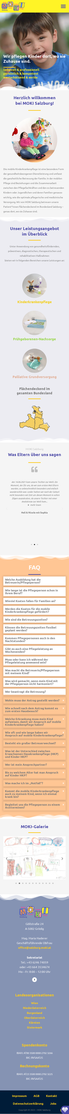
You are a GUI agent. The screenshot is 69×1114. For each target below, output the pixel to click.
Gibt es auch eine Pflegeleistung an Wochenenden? (29, 650)
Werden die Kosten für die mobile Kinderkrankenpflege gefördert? (27, 610)
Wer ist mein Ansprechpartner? (26, 764)
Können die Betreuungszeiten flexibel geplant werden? (30, 629)
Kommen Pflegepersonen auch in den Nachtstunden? (30, 639)
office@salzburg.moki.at (34, 947)
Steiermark (34, 1027)
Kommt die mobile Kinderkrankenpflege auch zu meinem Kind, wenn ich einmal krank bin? (32, 793)
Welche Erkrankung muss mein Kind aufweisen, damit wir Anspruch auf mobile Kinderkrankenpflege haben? (33, 721)
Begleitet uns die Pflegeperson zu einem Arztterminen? (32, 806)
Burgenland (34, 1013)
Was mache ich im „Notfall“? (24, 783)
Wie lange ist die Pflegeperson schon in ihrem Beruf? (31, 592)
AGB (36, 1096)
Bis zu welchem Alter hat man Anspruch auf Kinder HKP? (31, 774)
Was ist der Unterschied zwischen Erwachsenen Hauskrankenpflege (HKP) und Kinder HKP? (31, 754)
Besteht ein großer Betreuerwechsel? (30, 743)
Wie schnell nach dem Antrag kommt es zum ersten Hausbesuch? (31, 709)
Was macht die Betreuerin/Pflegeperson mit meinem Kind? (32, 672)
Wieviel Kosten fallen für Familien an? (30, 601)
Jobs (53, 1103)
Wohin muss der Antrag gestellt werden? (32, 700)
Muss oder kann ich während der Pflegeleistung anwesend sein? (26, 661)
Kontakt (51, 1096)
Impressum (19, 1096)
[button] (63, 6)
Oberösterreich (34, 1017)
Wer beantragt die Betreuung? (25, 691)
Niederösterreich (34, 1008)
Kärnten (34, 1022)
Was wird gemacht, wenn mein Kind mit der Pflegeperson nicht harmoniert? (31, 682)
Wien (34, 1003)
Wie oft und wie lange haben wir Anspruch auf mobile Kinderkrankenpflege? (34, 734)
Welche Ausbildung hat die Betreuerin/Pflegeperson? (23, 581)
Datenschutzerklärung (28, 1103)
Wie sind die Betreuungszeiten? (26, 619)
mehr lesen (35, 504)
